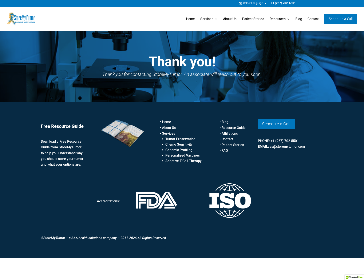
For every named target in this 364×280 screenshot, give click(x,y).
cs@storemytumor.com (287, 147)
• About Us (168, 128)
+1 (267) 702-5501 (283, 3)
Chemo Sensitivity (179, 144)
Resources (278, 19)
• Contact (226, 139)
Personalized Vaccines (182, 155)
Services (206, 19)
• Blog (223, 122)
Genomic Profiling (178, 150)
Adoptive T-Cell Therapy (183, 161)
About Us (230, 19)
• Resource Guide (232, 128)
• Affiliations (228, 133)
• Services (167, 133)
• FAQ (223, 151)
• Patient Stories (231, 145)
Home (190, 19)
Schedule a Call (341, 18)
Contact (313, 19)
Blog (298, 19)
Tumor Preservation (180, 139)
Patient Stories (253, 19)
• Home (165, 122)
